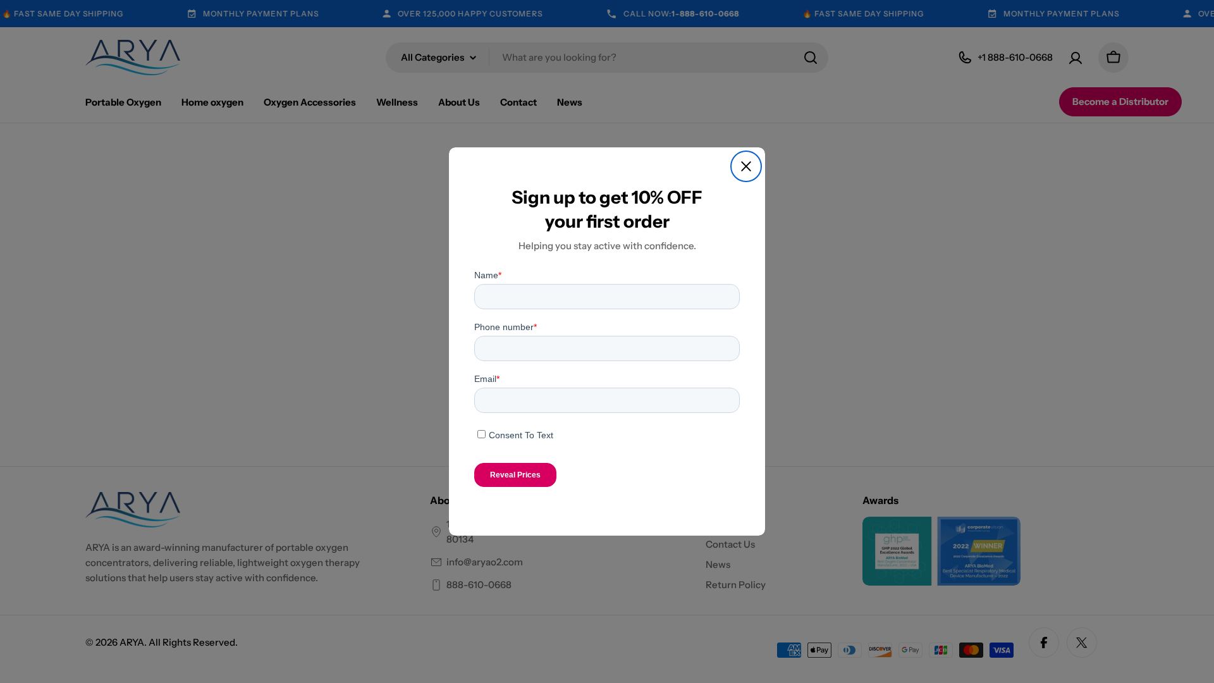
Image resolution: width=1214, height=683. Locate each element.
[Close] (746, 166)
